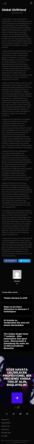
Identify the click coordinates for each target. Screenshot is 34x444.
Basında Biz (6, 432)
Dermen (17, 281)
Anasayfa (5, 419)
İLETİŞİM (4, 436)
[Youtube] (20, 414)
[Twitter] (13, 414)
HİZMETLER (5, 426)
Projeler (5, 429)
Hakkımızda (6, 423)
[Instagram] (7, 414)
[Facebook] (27, 414)
